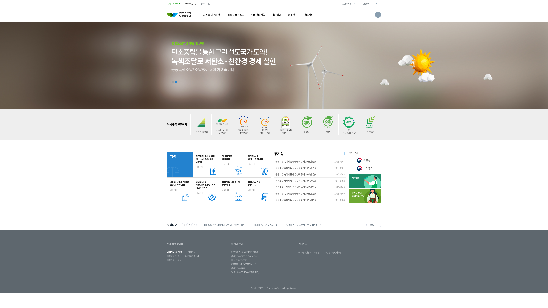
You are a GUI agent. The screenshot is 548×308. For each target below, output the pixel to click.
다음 (395, 64)
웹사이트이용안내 (191, 256)
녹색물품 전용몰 (173, 3)
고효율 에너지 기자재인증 (243, 131)
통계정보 (292, 15)
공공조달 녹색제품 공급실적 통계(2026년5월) (295, 174)
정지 (189, 225)
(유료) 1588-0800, (238, 256)
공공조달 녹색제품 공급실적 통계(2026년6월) (295, 168)
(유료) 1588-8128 (238, 268)
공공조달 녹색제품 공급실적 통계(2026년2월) (295, 193)
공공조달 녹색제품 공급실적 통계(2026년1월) (295, 200)
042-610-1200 (251, 256)
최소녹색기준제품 (201, 131)
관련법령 (276, 15)
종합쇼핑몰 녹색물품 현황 (358, 194)
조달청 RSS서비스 (174, 260)
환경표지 (306, 131)
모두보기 (372, 225)
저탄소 (328, 131)
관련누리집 (346, 3)
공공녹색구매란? (212, 15)
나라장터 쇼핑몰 (190, 3)
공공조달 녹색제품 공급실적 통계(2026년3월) (295, 187)
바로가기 (205, 161)
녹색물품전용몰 (235, 15)
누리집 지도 (205, 3)
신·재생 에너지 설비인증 (222, 131)
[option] (216, 225)
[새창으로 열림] (365, 160)
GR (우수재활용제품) (349, 131)
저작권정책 (190, 252)
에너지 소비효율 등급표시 (285, 131)
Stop (180, 83)
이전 (153, 64)
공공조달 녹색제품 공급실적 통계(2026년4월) (295, 180)
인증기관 (308, 15)
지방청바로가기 (367, 3)
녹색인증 (370, 131)
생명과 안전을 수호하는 (254, 225)
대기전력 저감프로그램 (264, 131)
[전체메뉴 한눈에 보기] (378, 15)
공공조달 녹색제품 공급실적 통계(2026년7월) (295, 161)
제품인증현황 (258, 15)
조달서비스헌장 (173, 256)
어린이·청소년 (216, 225)
